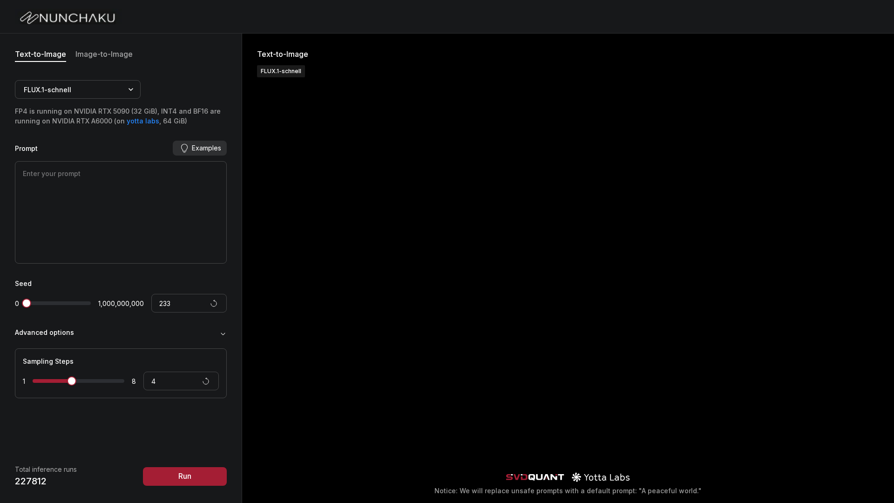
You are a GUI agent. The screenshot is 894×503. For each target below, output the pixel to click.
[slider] (26, 303)
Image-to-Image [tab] (104, 54)
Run (184, 476)
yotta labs (143, 121)
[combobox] (25, 90)
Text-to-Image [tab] (40, 54)
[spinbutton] (189, 303)
